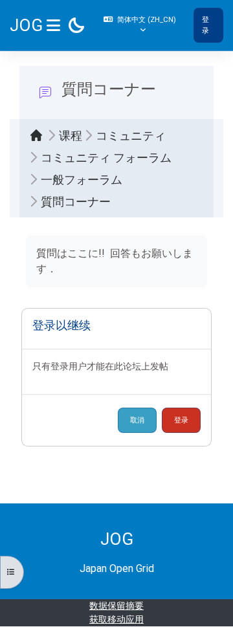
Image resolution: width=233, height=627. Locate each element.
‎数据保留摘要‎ (116, 605)
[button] (141, 25)
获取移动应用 (116, 619)
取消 (137, 419)
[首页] (39, 135)
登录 (205, 25)
